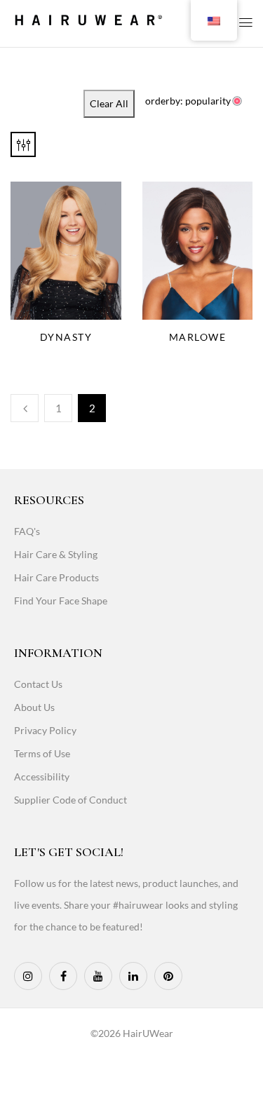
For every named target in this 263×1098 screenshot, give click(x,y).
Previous (25, 408)
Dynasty (66, 337)
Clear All (109, 103)
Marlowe (198, 337)
